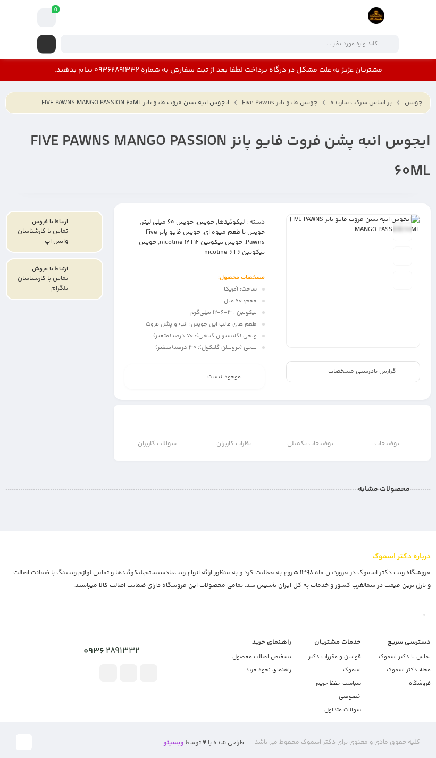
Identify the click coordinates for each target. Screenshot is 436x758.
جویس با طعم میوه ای (234, 232)
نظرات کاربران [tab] (233, 444)
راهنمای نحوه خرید (268, 670)
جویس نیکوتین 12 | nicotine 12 (201, 242)
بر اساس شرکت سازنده (361, 103)
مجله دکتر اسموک (409, 670)
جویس (413, 103)
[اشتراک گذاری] (402, 280)
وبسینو (173, 743)
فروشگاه (420, 683)
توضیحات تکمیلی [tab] (310, 444)
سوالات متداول (342, 709)
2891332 (111, 651)
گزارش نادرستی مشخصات (362, 372)
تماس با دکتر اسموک (405, 656)
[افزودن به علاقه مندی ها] (402, 231)
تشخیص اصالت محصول (261, 656)
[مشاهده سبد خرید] (46, 18)
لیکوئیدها (231, 222)
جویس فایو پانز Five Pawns (279, 103)
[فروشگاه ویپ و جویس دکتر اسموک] (376, 17)
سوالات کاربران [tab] (157, 444)
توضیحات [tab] (386, 444)
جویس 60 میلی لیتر (167, 222)
